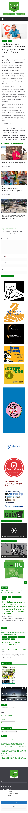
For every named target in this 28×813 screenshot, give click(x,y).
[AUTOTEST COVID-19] (8, 722)
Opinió (4, 639)
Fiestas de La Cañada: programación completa (11, 739)
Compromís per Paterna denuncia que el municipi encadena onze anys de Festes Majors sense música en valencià (14, 645)
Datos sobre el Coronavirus (7, 715)
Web (2, 269)
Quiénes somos (4, 781)
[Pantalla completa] (25, 536)
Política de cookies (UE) (6, 789)
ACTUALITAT (5, 40)
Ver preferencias (14, 810)
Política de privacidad (6, 786)
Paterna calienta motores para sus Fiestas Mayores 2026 (13, 741)
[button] (14, 530)
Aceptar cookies (14, 802)
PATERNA (9, 40)
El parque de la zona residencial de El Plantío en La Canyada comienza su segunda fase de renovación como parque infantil (13, 759)
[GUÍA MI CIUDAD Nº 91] (8, 666)
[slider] (13, 556)
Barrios (9, 596)
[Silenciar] (23, 536)
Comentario (4, 239)
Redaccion (11, 616)
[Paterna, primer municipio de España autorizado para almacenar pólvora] (14, 147)
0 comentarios (19, 54)
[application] (14, 530)
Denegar (14, 806)
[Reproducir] (2, 536)
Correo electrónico (6, 263)
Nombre (3, 256)
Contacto (3, 783)
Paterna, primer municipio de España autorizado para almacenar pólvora (13, 163)
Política (12, 639)
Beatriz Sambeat (6, 54)
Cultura (13, 596)
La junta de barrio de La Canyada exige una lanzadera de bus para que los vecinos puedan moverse (13, 216)
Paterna (4, 56)
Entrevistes (19, 596)
